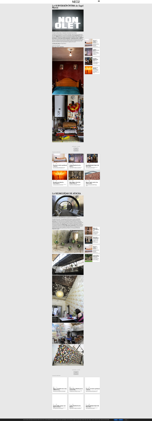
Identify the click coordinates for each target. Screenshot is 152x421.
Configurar (126, 419)
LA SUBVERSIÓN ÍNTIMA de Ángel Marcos (67, 6)
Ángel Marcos (77, 35)
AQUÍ (108, 419)
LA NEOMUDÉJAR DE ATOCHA (66, 193)
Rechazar (121, 419)
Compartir (76, 148)
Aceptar (116, 419)
